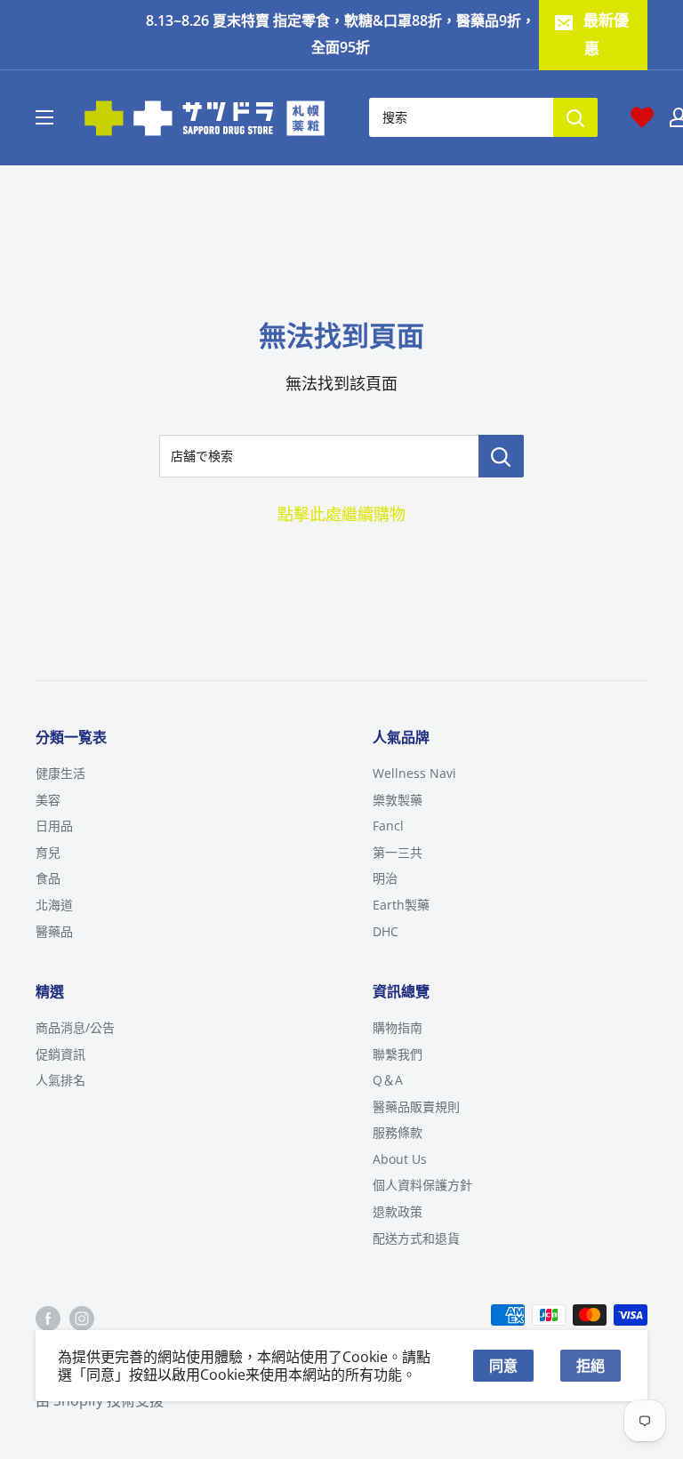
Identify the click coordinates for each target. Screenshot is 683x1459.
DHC (385, 931)
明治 (385, 878)
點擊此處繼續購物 (341, 514)
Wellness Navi (414, 773)
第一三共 (397, 852)
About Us (400, 1158)
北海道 (54, 904)
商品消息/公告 (75, 1027)
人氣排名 (60, 1079)
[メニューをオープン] (44, 117)
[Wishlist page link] (642, 117)
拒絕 (590, 1365)
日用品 (54, 825)
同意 (503, 1365)
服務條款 (397, 1132)
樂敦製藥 (397, 799)
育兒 (48, 852)
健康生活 (60, 773)
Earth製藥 (401, 904)
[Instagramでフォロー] (81, 1317)
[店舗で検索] (501, 456)
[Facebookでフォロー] (48, 1317)
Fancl (388, 825)
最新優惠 (606, 34)
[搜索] (575, 117)
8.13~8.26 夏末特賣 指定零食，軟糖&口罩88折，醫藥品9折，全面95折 (340, 34)
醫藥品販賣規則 (416, 1106)
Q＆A (388, 1079)
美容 (48, 799)
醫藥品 (54, 931)
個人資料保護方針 (422, 1184)
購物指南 (397, 1027)
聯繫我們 (397, 1054)
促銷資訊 (60, 1054)
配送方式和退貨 (416, 1238)
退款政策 (397, 1211)
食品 (48, 878)
